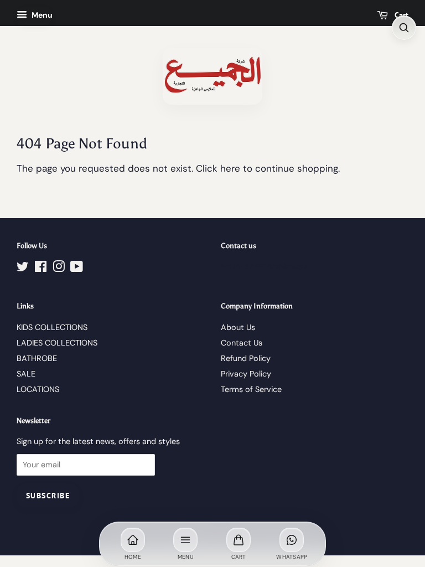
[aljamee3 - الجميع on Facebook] (40, 269)
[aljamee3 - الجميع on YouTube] (76, 269)
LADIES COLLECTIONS (57, 343)
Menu (41, 15)
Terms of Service (251, 389)
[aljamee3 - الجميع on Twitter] (23, 269)
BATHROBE (37, 358)
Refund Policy (246, 358)
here (230, 168)
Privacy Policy (246, 374)
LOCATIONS (38, 389)
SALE (26, 374)
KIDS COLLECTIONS (52, 327)
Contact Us (241, 343)
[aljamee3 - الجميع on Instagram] (59, 269)
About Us (238, 327)
